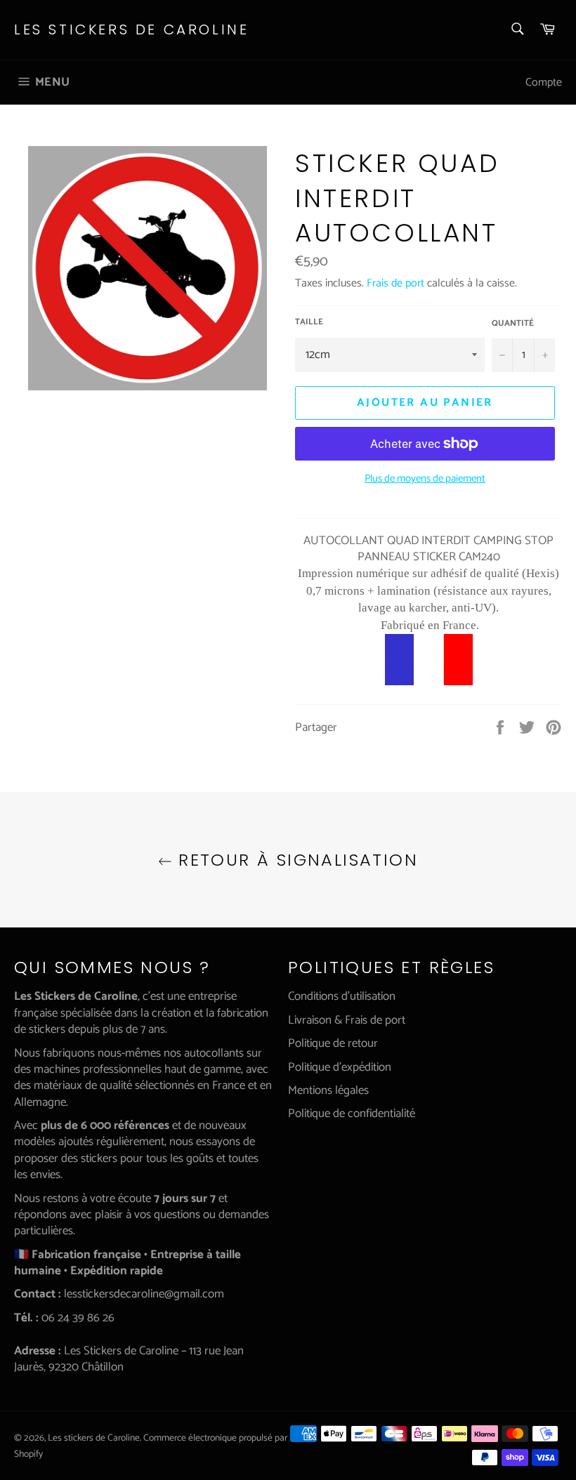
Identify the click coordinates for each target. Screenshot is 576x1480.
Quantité (513, 324)
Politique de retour (333, 1043)
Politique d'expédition (339, 1067)
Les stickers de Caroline (131, 29)
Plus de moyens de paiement (425, 479)
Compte (543, 82)
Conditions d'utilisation (341, 996)
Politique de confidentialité (351, 1113)
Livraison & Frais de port (346, 1020)
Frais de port (395, 283)
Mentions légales (328, 1090)
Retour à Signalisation (295, 859)
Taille (309, 323)
